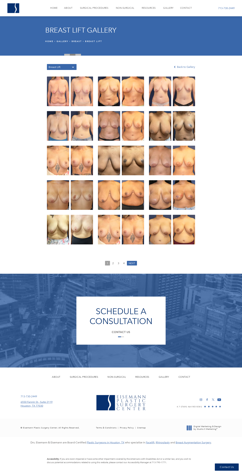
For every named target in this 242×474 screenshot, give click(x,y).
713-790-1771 (159, 462)
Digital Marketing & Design (207, 427)
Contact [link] (186, 8)
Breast (77, 41)
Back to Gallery (185, 67)
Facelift (150, 442)
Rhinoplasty (163, 442)
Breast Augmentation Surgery (193, 442)
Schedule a (121, 316)
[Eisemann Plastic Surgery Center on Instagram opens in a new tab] (201, 399)
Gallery (62, 41)
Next (132, 263)
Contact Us (121, 332)
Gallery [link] (168, 8)
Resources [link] (149, 8)
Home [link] (53, 8)
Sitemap (141, 428)
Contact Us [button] (227, 467)
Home (49, 41)
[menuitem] (54, 8)
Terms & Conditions (106, 428)
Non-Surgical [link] (125, 8)
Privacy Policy (127, 428)
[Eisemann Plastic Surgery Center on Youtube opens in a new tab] (219, 399)
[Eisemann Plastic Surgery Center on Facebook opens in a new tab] (207, 399)
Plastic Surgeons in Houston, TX (105, 442)
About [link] (68, 8)
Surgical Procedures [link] (94, 8)
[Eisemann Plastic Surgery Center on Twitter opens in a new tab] (213, 399)
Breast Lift (93, 41)
